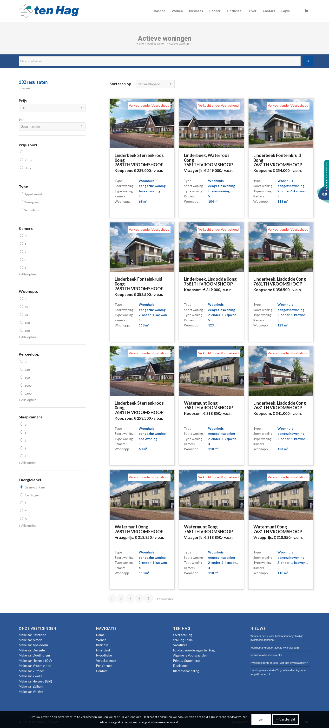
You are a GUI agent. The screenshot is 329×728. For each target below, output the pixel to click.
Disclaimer (180, 666)
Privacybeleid (285, 719)
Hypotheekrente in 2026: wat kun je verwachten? (279, 662)
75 (26, 315)
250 (27, 369)
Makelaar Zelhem (31, 686)
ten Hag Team (183, 640)
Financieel (103, 650)
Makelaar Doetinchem (34, 655)
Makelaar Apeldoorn (33, 645)
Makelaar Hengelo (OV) (35, 661)
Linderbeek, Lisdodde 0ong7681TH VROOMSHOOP (210, 281)
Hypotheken (104, 655)
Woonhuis (31, 210)
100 (27, 323)
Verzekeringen (106, 661)
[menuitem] (160, 11)
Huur (28, 168)
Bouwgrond (32, 202)
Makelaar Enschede (32, 635)
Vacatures (180, 645)
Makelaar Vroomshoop (35, 666)
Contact (101, 671)
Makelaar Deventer (32, 650)
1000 (28, 385)
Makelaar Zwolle (30, 676)
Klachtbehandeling (186, 671)
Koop (28, 160)
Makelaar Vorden (31, 692)
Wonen (101, 640)
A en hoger (32, 495)
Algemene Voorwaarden (190, 655)
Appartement (33, 194)
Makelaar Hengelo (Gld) (35, 681)
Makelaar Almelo (31, 640)
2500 (28, 393)
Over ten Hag (182, 635)
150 (27, 330)
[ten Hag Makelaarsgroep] (323, 201)
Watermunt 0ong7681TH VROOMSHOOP (208, 405)
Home (100, 635)
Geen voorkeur (35, 487)
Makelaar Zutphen (32, 671)
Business (102, 645)
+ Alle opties (27, 274)
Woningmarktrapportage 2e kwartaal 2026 (274, 647)
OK (261, 719)
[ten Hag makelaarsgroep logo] (49, 11)
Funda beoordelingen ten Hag (194, 650)
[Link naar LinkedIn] (306, 10)
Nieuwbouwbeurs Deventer (266, 655)
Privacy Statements (186, 661)
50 (26, 307)
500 (27, 377)
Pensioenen (104, 666)
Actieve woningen (164, 38)
